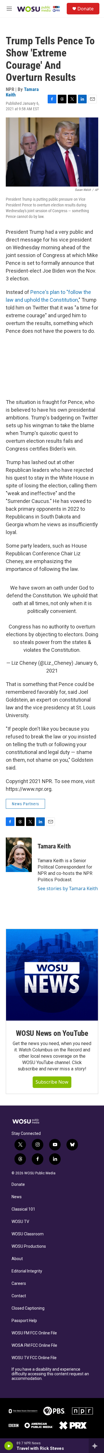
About (17, 1259)
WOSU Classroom (28, 1234)
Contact (19, 1296)
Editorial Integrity (27, 1271)
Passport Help (24, 1321)
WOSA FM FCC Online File (34, 1345)
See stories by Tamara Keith (68, 888)
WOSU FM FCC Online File (34, 1333)
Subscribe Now (52, 1082)
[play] (8, 1446)
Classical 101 (23, 1209)
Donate (85, 8)
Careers (19, 1283)
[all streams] (96, 1446)
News (17, 1197)
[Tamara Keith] (19, 854)
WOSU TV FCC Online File (34, 1358)
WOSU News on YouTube (52, 1033)
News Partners (25, 803)
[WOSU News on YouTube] (52, 975)
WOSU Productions (29, 1246)
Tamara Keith (54, 846)
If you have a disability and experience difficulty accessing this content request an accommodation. (50, 1374)
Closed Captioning (28, 1308)
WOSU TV (20, 1222)
